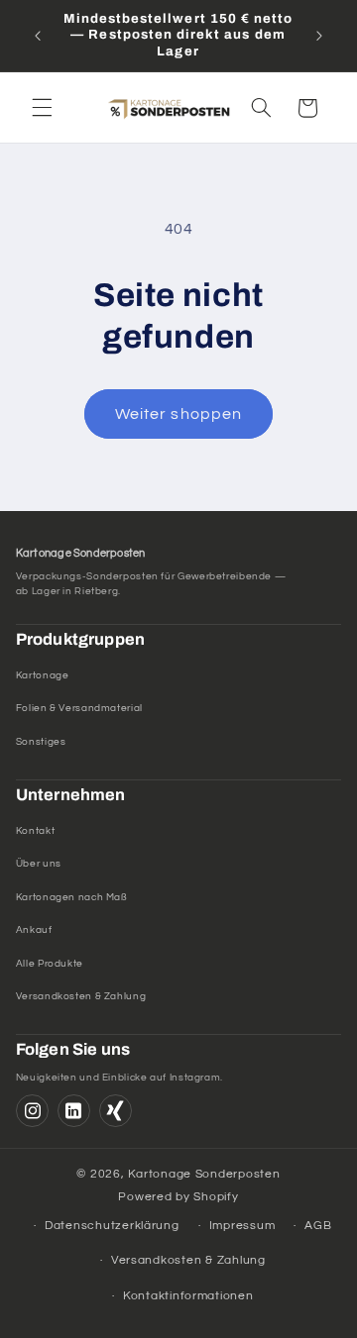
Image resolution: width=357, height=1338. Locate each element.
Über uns (38, 864)
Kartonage (42, 675)
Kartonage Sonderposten (204, 1174)
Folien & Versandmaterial (79, 708)
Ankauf (34, 930)
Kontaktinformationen (188, 1295)
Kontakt (35, 831)
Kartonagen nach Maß (72, 897)
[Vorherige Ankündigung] (38, 35)
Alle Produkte (49, 964)
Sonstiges (41, 742)
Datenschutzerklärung (112, 1225)
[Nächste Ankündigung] (319, 35)
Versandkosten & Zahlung (81, 996)
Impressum (242, 1225)
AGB (317, 1225)
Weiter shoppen (178, 414)
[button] (41, 108)
